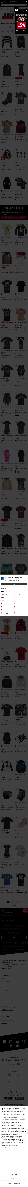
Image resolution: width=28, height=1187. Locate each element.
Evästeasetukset (14, 1144)
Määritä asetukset (14, 1183)
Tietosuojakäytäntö (5, 1147)
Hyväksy (14, 1174)
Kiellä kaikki (14, 1179)
